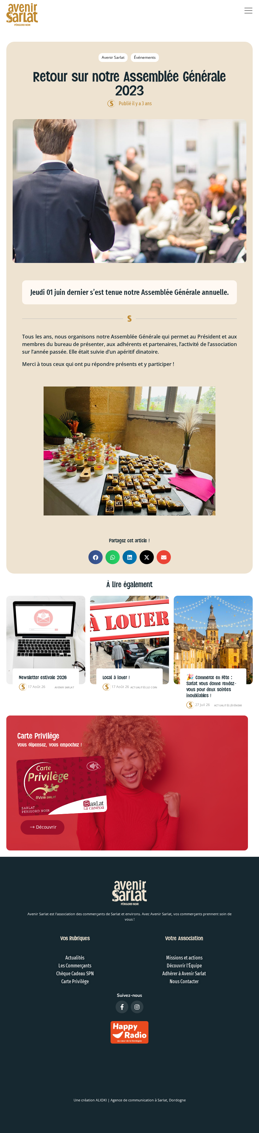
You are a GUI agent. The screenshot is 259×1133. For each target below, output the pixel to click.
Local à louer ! (116, 677)
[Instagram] (137, 1007)
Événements (145, 57)
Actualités (138, 687)
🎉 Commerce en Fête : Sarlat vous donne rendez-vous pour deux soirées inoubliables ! (211, 686)
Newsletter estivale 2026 (43, 677)
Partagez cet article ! (129, 541)
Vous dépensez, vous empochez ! (49, 745)
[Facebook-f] (122, 1007)
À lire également (129, 584)
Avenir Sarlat (113, 57)
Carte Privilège (38, 735)
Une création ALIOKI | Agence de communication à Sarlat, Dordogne (130, 1100)
